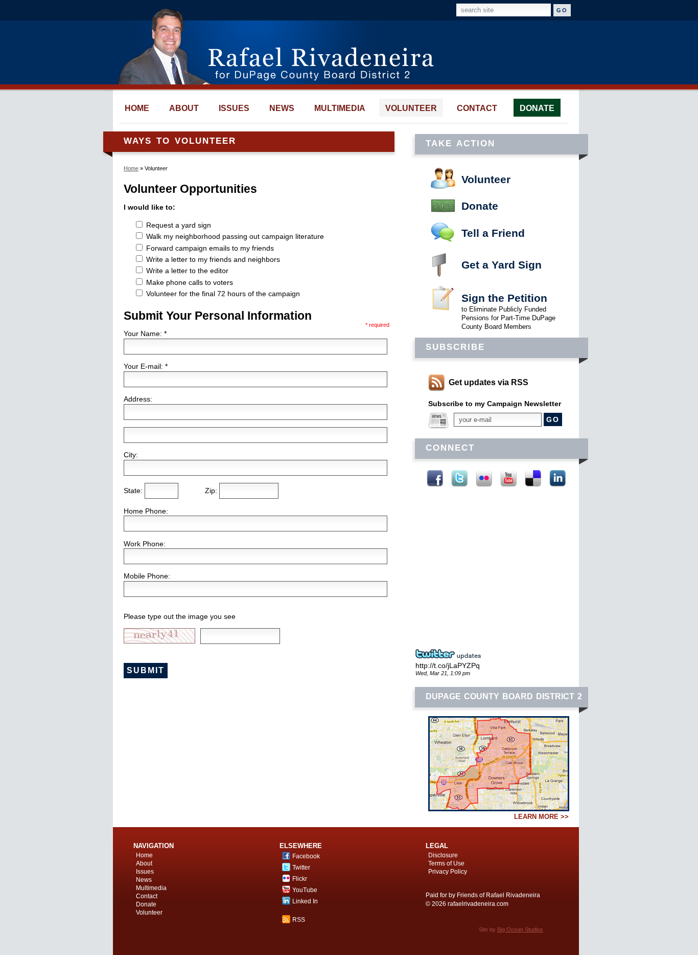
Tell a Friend (493, 233)
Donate (479, 206)
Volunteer (485, 179)
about (184, 108)
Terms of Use (446, 863)
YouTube (508, 478)
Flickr (484, 478)
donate (537, 108)
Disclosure (443, 855)
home (137, 108)
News (144, 879)
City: (131, 455)
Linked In (557, 478)
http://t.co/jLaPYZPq (447, 665)
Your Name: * (145, 333)
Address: (138, 399)
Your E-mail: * (146, 366)
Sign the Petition (504, 298)
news (281, 108)
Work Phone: (145, 544)
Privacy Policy (447, 871)
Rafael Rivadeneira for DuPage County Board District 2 (281, 46)
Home (131, 168)
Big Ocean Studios (520, 929)
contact (477, 108)
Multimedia (151, 888)
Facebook (435, 478)
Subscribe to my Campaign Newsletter (494, 403)
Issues (145, 871)
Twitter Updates (451, 654)
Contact (146, 896)
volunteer (411, 108)
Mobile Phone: (147, 576)
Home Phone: (146, 511)
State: (134, 490)
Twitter (459, 478)
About (144, 863)
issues (234, 108)
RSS (298, 919)
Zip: (212, 490)
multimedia (339, 108)
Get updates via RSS (488, 382)
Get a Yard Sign (501, 265)
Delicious (533, 478)
